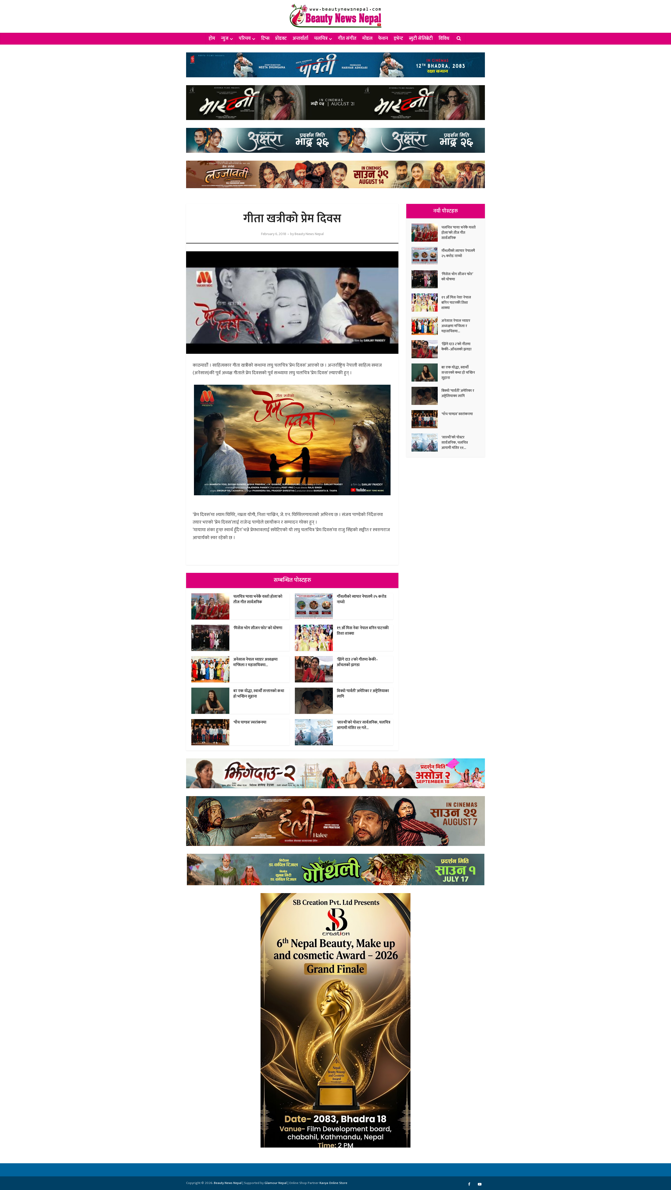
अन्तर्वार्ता (300, 38)
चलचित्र (321, 38)
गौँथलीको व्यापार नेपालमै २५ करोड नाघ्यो (361, 599)
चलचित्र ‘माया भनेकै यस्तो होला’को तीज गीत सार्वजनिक (257, 599)
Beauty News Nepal (309, 234)
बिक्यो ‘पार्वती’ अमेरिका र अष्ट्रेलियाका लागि (363, 693)
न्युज (225, 38)
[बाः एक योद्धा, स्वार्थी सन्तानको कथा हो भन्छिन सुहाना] (426, 372)
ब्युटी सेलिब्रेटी (421, 38)
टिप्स (265, 38)
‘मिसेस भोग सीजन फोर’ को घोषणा (257, 628)
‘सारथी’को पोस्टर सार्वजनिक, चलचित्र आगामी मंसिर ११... (454, 442)
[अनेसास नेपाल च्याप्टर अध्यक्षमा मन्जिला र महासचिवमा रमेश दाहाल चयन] (426, 326)
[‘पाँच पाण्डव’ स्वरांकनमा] (426, 419)
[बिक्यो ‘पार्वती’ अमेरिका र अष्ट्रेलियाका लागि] (426, 396)
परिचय (245, 38)
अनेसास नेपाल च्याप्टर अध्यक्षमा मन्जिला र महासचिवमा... (255, 662)
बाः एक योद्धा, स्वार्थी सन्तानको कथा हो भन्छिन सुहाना (258, 693)
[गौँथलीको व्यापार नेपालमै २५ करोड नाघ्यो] (426, 256)
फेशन (383, 38)
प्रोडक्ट (281, 38)
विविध (444, 38)
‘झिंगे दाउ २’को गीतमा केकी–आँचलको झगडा (357, 662)
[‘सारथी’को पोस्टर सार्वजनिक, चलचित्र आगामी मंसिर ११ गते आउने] (426, 442)
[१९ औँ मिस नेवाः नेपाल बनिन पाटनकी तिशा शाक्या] (426, 303)
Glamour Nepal (275, 1183)
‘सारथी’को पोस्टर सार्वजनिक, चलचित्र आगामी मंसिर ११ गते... (363, 725)
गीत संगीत (347, 38)
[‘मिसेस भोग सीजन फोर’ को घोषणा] (426, 279)
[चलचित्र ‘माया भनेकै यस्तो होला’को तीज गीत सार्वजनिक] (426, 233)
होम (212, 38)
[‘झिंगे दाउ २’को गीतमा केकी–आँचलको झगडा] (426, 349)
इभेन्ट (398, 38)
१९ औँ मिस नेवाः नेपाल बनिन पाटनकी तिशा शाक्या (363, 631)
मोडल (367, 38)
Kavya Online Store (333, 1183)
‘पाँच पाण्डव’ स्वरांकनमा (249, 722)
